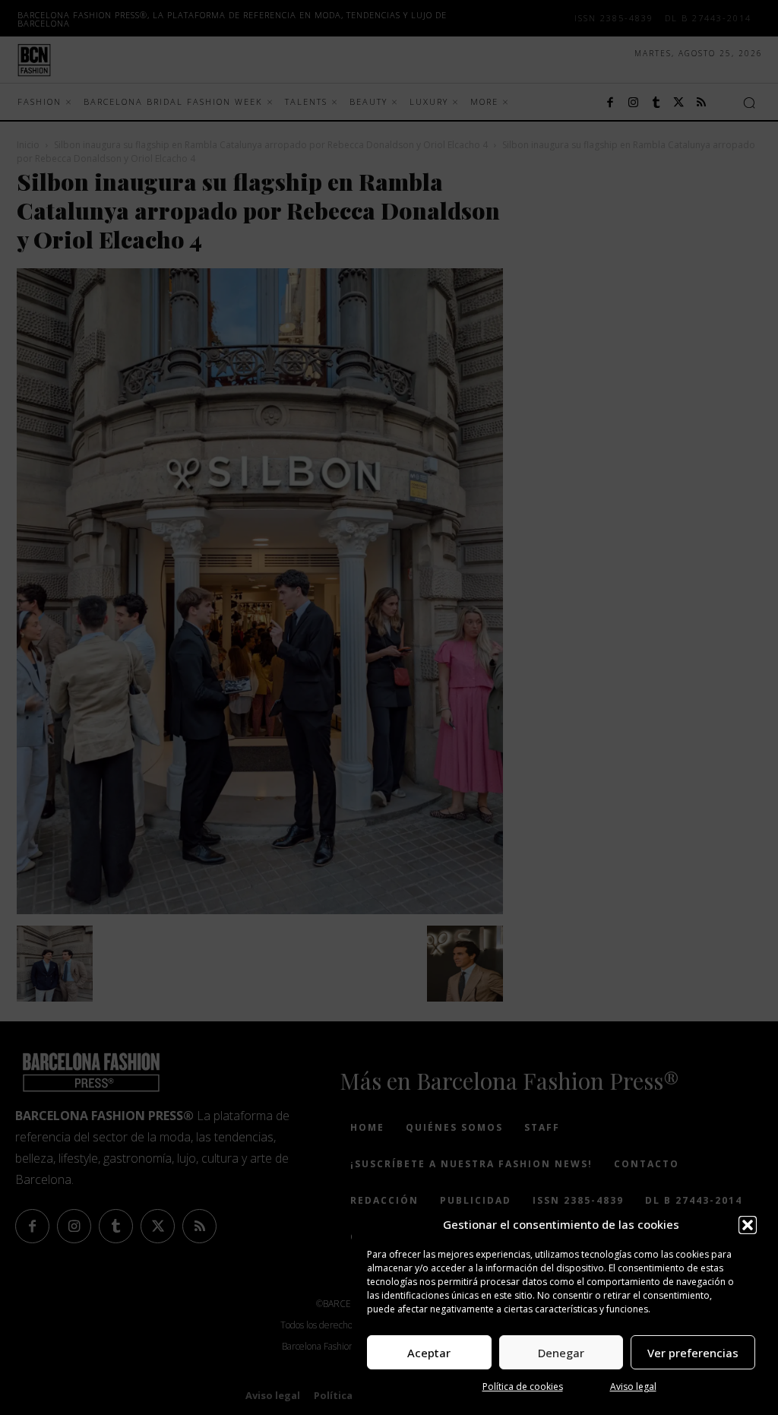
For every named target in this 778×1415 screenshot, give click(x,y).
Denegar (561, 1352)
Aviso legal (633, 1386)
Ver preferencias (692, 1352)
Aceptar (429, 1352)
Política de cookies (522, 1386)
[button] (747, 1225)
